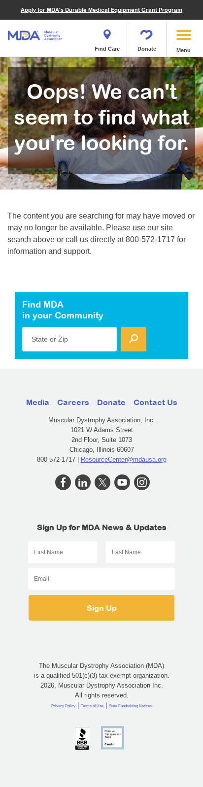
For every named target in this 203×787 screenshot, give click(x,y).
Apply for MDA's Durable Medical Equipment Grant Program (101, 9)
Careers (73, 402)
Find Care (107, 49)
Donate (146, 49)
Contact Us (155, 402)
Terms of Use (92, 706)
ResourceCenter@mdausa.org (124, 459)
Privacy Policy (63, 706)
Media (37, 402)
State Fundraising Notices (130, 706)
